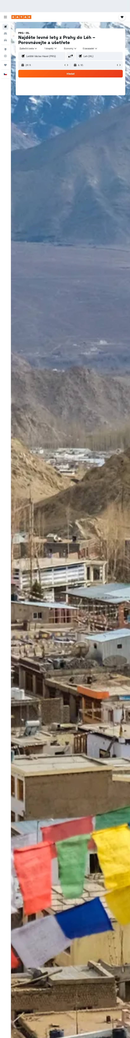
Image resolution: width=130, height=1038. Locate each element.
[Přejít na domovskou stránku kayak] (21, 17)
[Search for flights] (5, 27)
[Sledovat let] (5, 56)
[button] (5, 17)
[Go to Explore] (5, 49)
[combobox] (70, 48)
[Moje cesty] (5, 65)
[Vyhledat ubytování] (5, 33)
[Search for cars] (5, 40)
